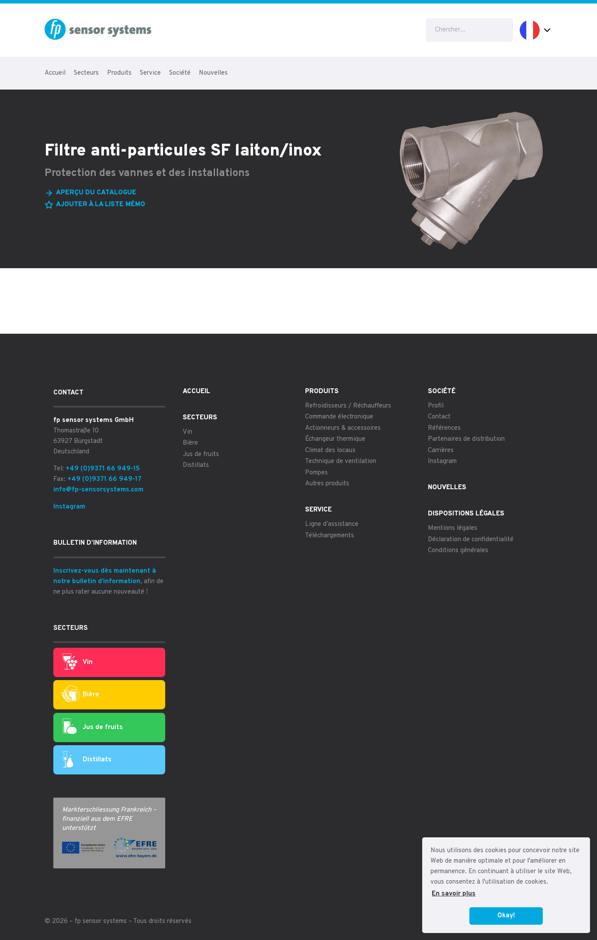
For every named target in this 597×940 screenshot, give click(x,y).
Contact (439, 417)
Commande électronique (339, 417)
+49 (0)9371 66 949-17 (104, 479)
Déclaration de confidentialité (471, 540)
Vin (88, 662)
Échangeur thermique (335, 439)
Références (444, 428)
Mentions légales (452, 528)
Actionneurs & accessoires (343, 428)
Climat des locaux (330, 450)
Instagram (69, 507)
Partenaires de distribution (466, 439)
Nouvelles (213, 73)
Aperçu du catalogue (96, 193)
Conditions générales (458, 550)
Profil (436, 406)
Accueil (55, 73)
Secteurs (86, 73)
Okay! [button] (506, 916)
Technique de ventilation (340, 461)
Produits (119, 73)
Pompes (316, 473)
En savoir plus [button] (454, 894)
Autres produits (327, 484)
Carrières (441, 450)
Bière (91, 695)
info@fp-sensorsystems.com (98, 490)
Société (180, 73)
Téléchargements (329, 536)
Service (150, 73)
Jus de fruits (103, 727)
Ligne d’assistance (331, 524)
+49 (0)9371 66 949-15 (103, 469)
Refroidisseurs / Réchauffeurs (348, 406)
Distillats (97, 760)
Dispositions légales (466, 514)
